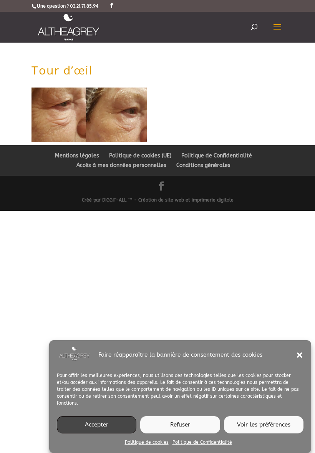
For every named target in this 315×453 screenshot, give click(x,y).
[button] (299, 355)
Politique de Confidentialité (202, 442)
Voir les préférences (263, 424)
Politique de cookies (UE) (140, 155)
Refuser (180, 424)
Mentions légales (77, 155)
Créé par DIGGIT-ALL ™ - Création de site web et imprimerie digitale (158, 200)
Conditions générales (203, 165)
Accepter (96, 424)
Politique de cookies (147, 442)
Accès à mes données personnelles (121, 165)
